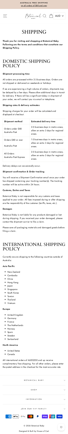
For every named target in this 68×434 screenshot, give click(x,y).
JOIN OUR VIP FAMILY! (34, 409)
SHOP (34, 390)
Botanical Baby (34, 380)
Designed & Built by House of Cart (34, 431)
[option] (34, 4)
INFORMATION (34, 399)
